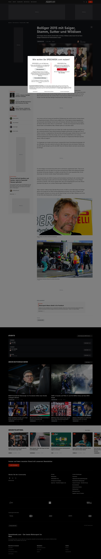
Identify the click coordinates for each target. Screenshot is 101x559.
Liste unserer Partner (62, 88)
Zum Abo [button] (62, 69)
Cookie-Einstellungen (64, 91)
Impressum (35, 91)
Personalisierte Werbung (40, 77)
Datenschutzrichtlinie (48, 91)
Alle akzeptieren (40, 69)
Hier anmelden (62, 72)
